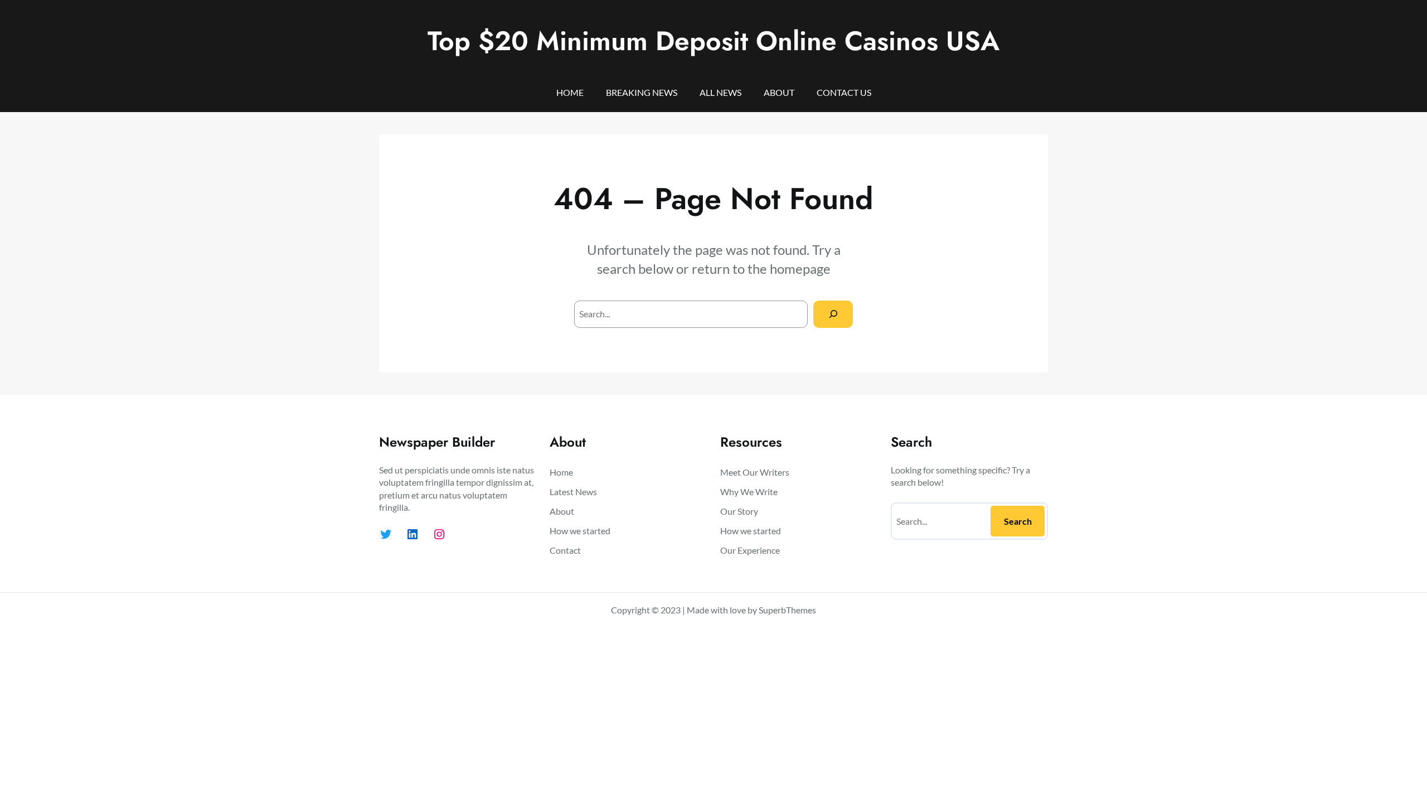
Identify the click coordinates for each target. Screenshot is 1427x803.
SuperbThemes (787, 609)
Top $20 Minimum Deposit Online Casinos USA (713, 41)
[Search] (833, 314)
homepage (800, 268)
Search (1018, 521)
